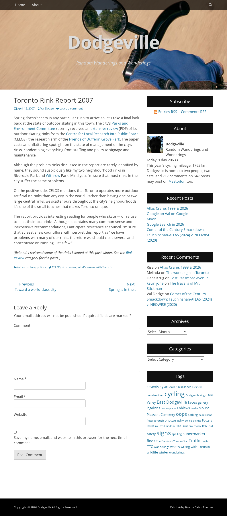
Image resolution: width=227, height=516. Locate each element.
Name (20, 379)
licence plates (168, 408)
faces (192, 402)
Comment (22, 325)
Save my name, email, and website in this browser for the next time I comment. (70, 440)
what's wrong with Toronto (95, 267)
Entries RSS (167, 111)
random (170, 426)
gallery (203, 402)
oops (181, 414)
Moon (152, 219)
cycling (174, 393)
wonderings (177, 452)
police (188, 420)
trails (205, 441)
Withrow (53, 175)
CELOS (56, 267)
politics (41, 267)
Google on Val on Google (167, 213)
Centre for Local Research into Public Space (102, 133)
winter (163, 452)
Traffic (195, 441)
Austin (173, 387)
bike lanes (184, 387)
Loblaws (183, 408)
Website (20, 414)
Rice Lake (182, 426)
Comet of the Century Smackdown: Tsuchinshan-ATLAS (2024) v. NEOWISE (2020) (178, 235)
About (37, 4)
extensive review (104, 128)
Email (20, 396)
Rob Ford (207, 426)
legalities (153, 408)
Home (20, 4)
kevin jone (155, 283)
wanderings (161, 447)
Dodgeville (114, 42)
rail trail (160, 426)
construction (155, 395)
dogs (203, 395)
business (197, 387)
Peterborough (155, 420)
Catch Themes (204, 507)
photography (174, 420)
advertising (155, 387)
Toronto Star (180, 441)
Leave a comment (71, 108)
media (194, 408)
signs (164, 433)
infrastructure (26, 267)
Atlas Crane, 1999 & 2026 (167, 208)
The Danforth (164, 441)
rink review (69, 267)
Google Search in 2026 (165, 224)
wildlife (152, 452)
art (166, 386)
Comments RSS (193, 111)
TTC (150, 446)
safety (151, 434)
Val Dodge (47, 108)
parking (193, 415)
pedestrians (205, 414)
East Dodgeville (172, 402)
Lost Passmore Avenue (189, 278)
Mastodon (177, 181)
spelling (177, 434)
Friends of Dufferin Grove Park (94, 139)
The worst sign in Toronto (187, 272)
